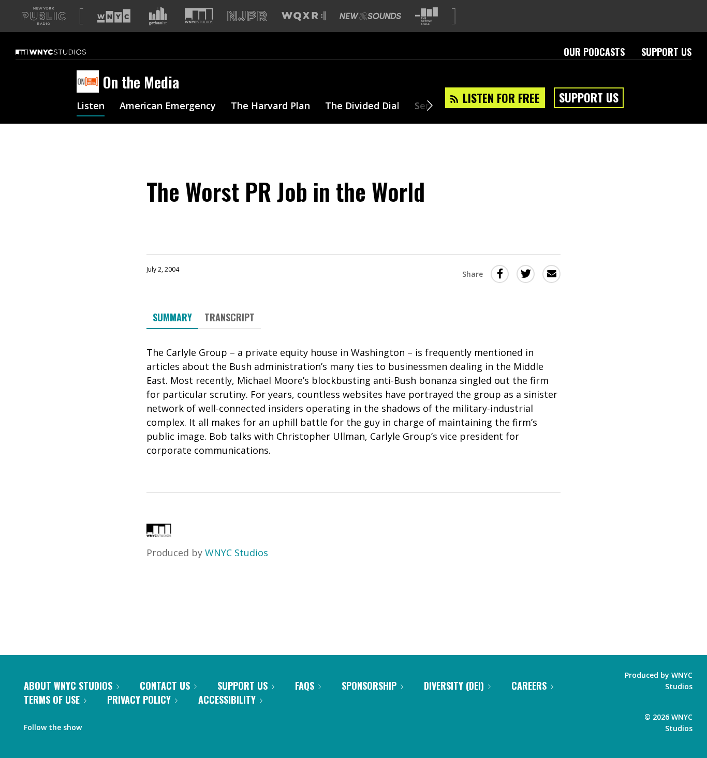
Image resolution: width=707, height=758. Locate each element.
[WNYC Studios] (158, 533)
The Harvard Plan (270, 106)
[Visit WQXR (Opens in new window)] (304, 16)
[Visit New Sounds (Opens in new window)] (370, 16)
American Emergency (168, 106)
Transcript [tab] (229, 317)
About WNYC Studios (68, 685)
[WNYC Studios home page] (64, 51)
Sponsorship (369, 685)
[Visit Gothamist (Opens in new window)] (158, 16)
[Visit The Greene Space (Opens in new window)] (426, 16)
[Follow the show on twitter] (117, 725)
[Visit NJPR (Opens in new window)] (247, 16)
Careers (529, 685)
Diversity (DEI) (454, 685)
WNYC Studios (236, 552)
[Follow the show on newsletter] (136, 725)
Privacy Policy (139, 699)
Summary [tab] (172, 317)
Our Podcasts (594, 51)
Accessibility (227, 699)
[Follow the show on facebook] (96, 725)
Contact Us (165, 685)
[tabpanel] (353, 401)
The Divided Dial (362, 106)
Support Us (666, 51)
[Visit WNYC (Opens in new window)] (113, 16)
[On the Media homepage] (90, 82)
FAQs (304, 685)
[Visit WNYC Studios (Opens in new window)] (199, 15)
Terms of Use (52, 699)
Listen (91, 106)
